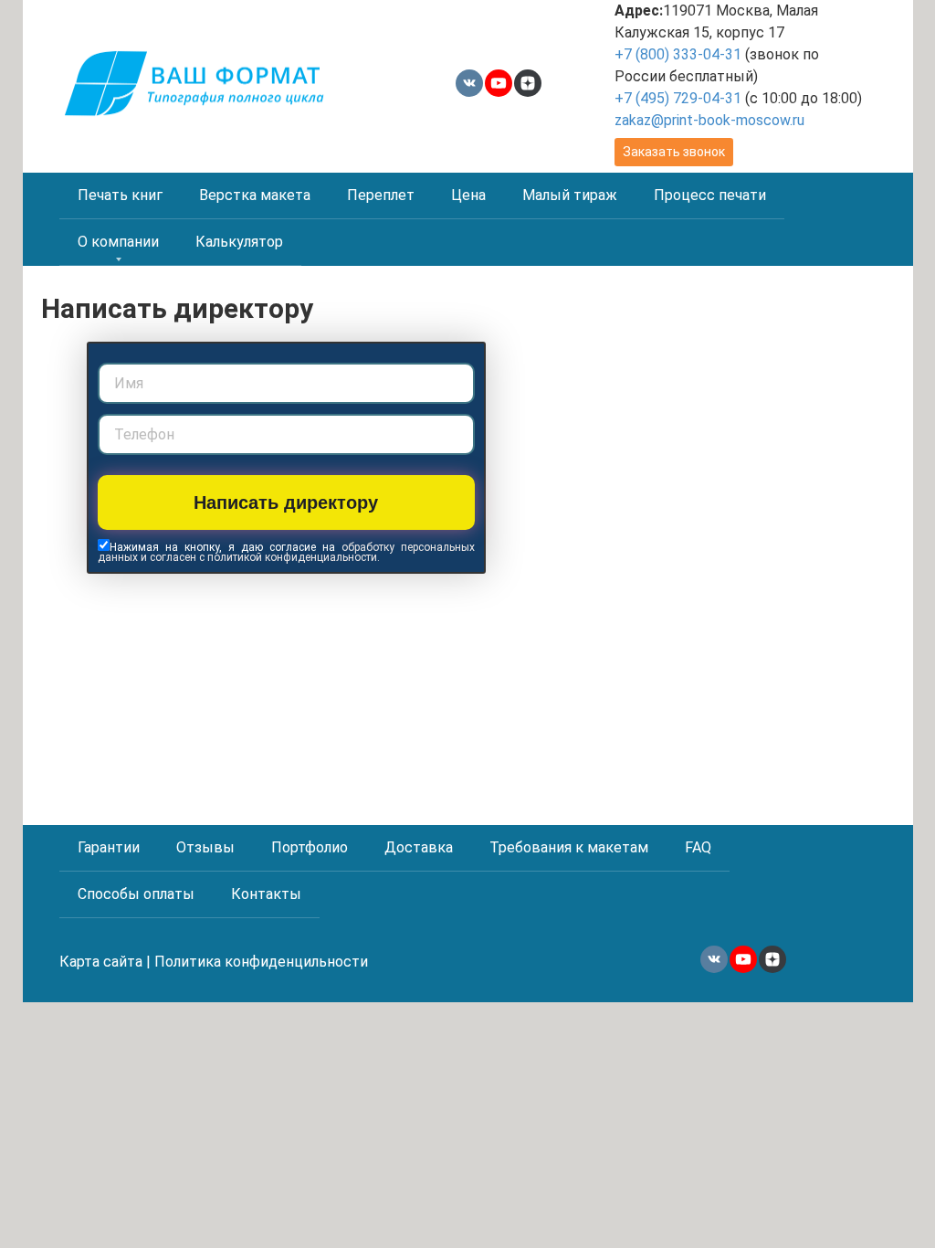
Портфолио (309, 847)
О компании (118, 241)
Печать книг (120, 195)
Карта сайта (100, 961)
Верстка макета (254, 195)
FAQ (698, 847)
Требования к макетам (568, 847)
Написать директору (286, 502)
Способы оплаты (136, 894)
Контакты (266, 894)
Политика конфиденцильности (261, 961)
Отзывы (205, 847)
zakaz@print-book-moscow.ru (709, 120)
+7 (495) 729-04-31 (678, 98)
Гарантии (109, 847)
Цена (468, 195)
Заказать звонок (674, 151)
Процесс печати (710, 195)
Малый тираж (569, 195)
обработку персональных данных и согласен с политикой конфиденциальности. (287, 552)
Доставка (418, 847)
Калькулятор (239, 241)
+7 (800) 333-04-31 (678, 54)
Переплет (381, 195)
